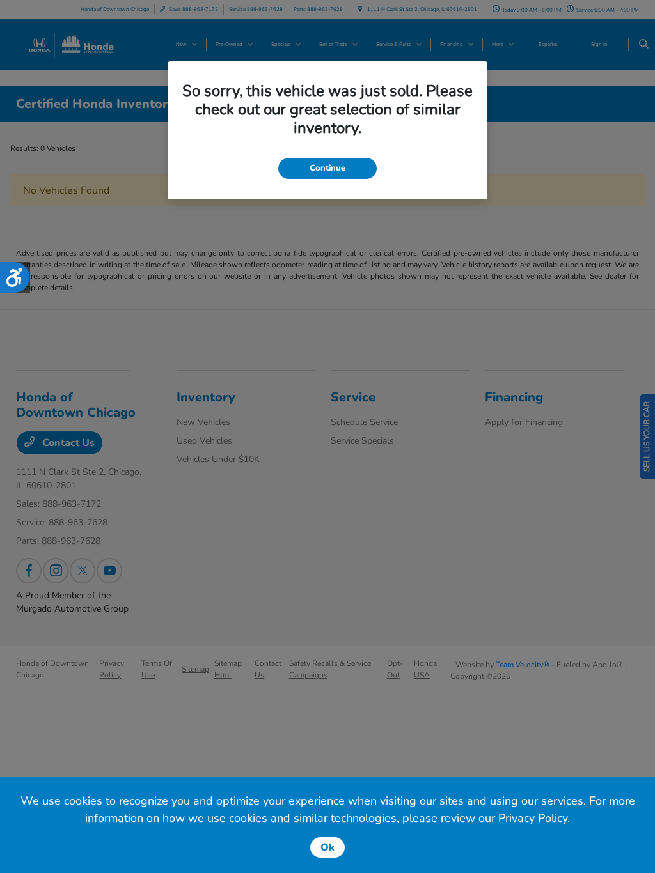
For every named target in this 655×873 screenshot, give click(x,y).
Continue (327, 168)
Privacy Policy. (534, 818)
